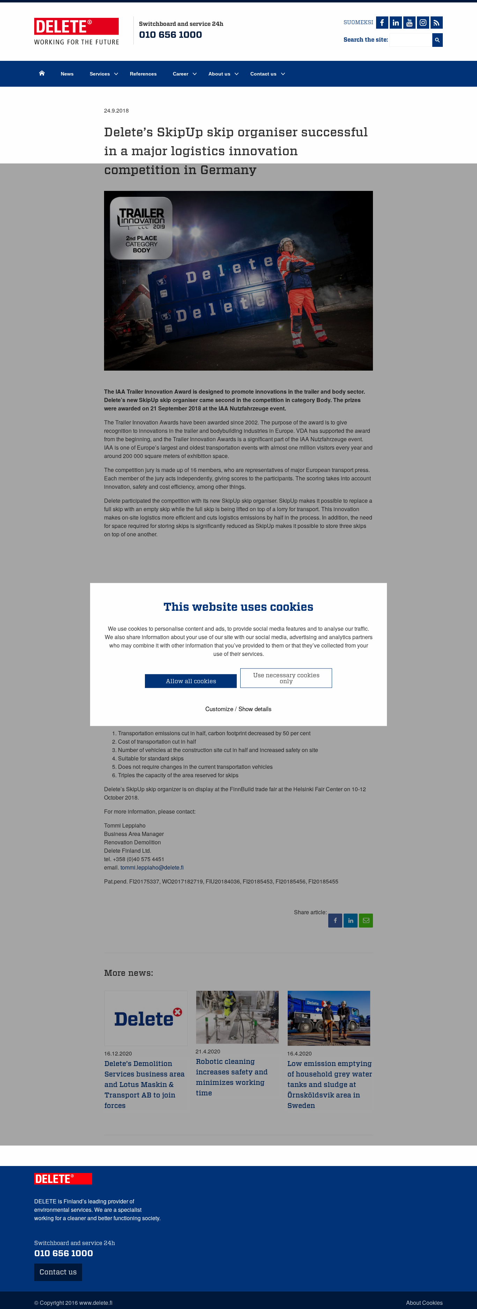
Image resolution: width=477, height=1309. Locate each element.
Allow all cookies (191, 681)
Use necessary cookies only (286, 678)
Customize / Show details (238, 708)
